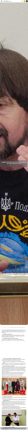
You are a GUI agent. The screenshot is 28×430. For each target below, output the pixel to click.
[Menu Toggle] (27, 1)
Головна (2, 327)
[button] (26, 428)
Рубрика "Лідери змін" (6, 327)
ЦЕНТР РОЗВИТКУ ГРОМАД (7, 1)
